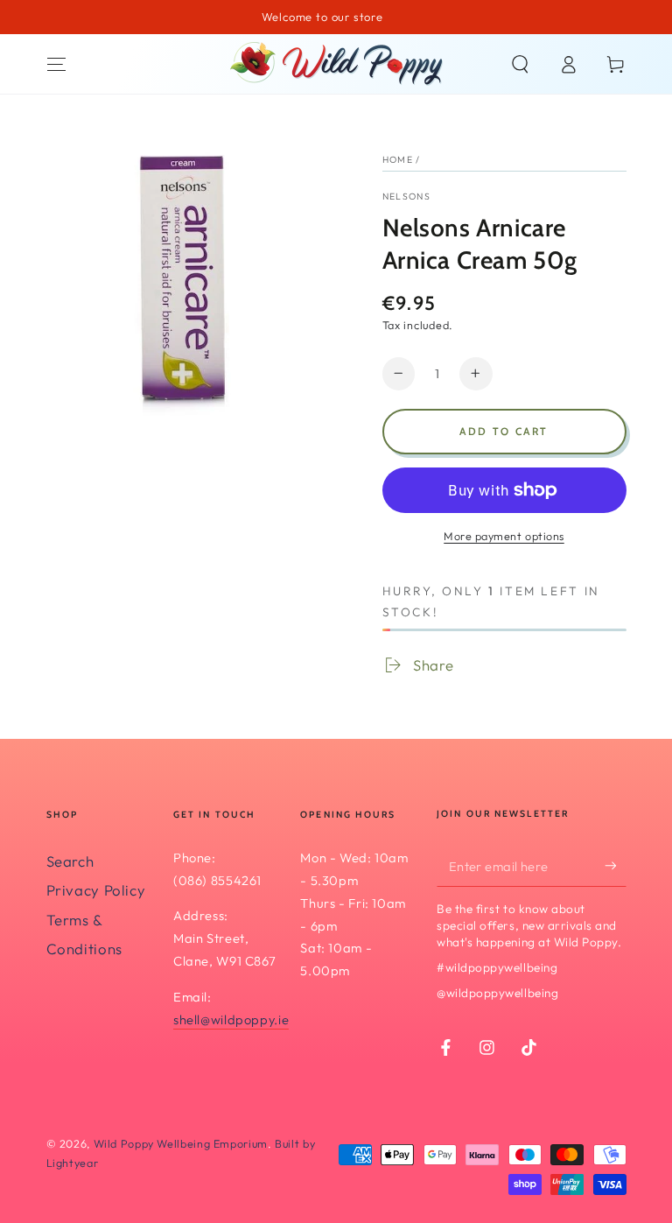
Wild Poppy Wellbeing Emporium (181, 1143)
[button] (520, 64)
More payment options (504, 536)
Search (70, 861)
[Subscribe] (615, 866)
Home (397, 159)
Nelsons (406, 196)
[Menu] (56, 64)
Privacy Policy (96, 890)
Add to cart (503, 431)
